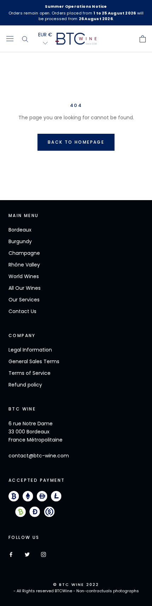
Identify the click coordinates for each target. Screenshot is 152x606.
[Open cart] (143, 38)
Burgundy (20, 241)
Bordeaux (19, 229)
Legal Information (30, 349)
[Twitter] (27, 554)
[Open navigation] (9, 39)
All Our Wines (24, 288)
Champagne (24, 253)
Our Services (24, 299)
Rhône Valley (24, 264)
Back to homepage (76, 142)
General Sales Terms (33, 361)
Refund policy (25, 384)
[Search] (25, 39)
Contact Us (22, 311)
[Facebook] (10, 554)
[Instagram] (43, 554)
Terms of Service (29, 373)
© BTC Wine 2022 (76, 584)
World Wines (23, 276)
